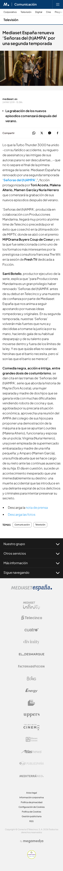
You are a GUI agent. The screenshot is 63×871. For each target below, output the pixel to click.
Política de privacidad (31, 802)
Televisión (26, 12)
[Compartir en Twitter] (42, 133)
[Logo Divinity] (31, 642)
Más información (16, 563)
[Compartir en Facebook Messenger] (50, 133)
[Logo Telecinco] (31, 617)
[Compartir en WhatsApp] (34, 133)
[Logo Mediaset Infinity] (31, 605)
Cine (48, 12)
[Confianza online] (31, 858)
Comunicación (25, 4)
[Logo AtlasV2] (31, 751)
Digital (38, 12)
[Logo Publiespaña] (31, 763)
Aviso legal (31, 792)
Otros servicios (15, 553)
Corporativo (10, 12)
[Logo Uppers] (31, 715)
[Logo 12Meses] (31, 739)
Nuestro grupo (14, 544)
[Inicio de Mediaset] (6, 4)
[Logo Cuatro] (31, 629)
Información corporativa (31, 797)
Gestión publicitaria (31, 816)
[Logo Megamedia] (33, 841)
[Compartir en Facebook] (57, 133)
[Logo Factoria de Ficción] (31, 666)
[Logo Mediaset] (31, 589)
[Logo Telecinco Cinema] (31, 727)
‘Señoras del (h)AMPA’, (19, 180)
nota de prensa (36, 507)
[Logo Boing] (31, 678)
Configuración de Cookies (32, 807)
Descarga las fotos (21, 514)
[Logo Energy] (31, 690)
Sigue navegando (16, 572)
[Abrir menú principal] (57, 4)
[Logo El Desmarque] (31, 654)
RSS (31, 821)
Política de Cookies (31, 811)
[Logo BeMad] (31, 702)
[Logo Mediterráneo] (31, 775)
